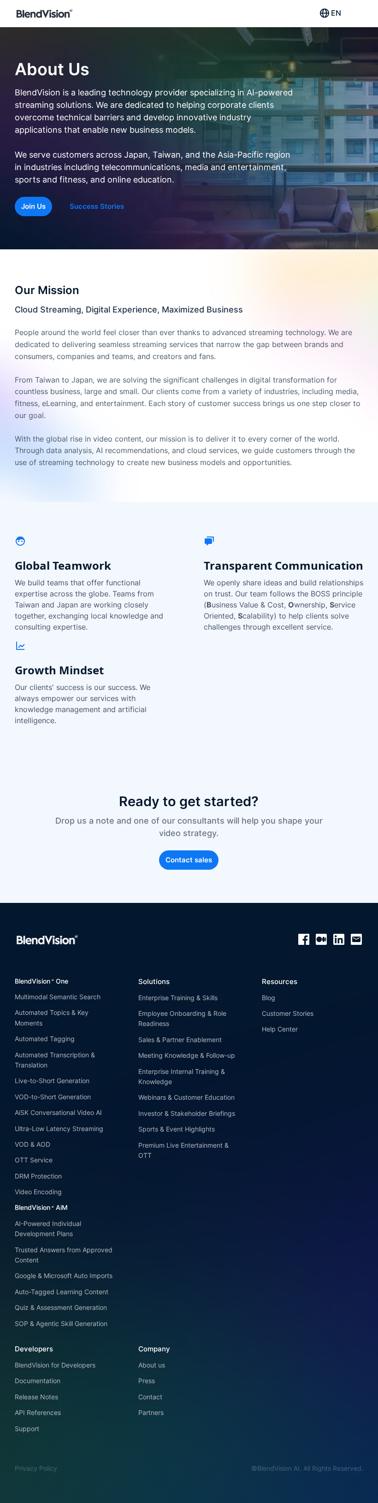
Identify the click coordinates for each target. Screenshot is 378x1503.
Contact (150, 1397)
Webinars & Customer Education (186, 1097)
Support (27, 1428)
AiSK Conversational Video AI (58, 1112)
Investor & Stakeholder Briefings (186, 1113)
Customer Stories (287, 1013)
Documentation (37, 1381)
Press (146, 1381)
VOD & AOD (32, 1144)
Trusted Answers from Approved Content (63, 1255)
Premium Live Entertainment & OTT (183, 1150)
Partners (151, 1412)
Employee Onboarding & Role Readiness (182, 1018)
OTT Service (34, 1160)
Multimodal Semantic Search (57, 997)
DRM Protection (38, 1176)
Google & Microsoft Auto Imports (63, 1275)
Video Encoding (38, 1192)
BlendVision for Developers (55, 1365)
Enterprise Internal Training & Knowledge (181, 1076)
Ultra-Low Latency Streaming (59, 1128)
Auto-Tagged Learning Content (61, 1292)
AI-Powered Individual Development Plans (48, 1229)
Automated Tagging (45, 1039)
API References (38, 1412)
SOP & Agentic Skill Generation (61, 1323)
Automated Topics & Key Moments (52, 1017)
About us (151, 1365)
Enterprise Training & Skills (178, 998)
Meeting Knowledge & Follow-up (186, 1055)
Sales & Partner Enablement (180, 1039)
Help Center (280, 1029)
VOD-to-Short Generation (53, 1097)
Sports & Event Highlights (176, 1129)
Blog (268, 998)
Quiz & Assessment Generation (61, 1307)
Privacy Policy (36, 1468)
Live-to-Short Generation (52, 1081)
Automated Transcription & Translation (55, 1060)
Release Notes (36, 1397)
